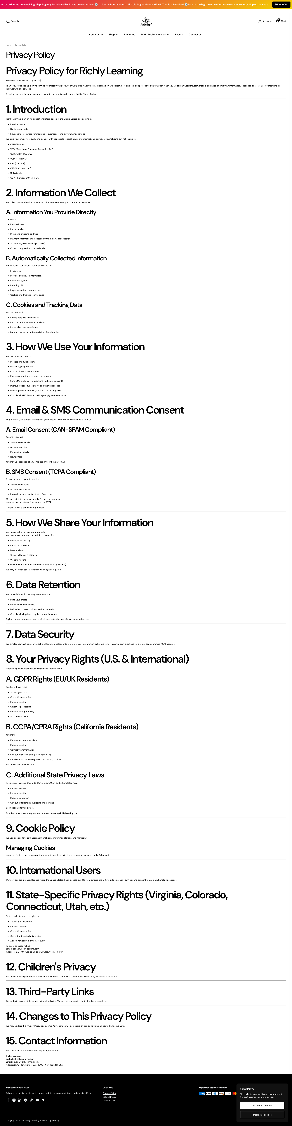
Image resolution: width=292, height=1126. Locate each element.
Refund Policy (109, 1096)
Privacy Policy (109, 1093)
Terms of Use (109, 1100)
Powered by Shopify (49, 1120)
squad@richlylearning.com (64, 813)
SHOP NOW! (281, 4)
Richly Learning (31, 1120)
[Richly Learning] (146, 21)
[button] (12, 21)
